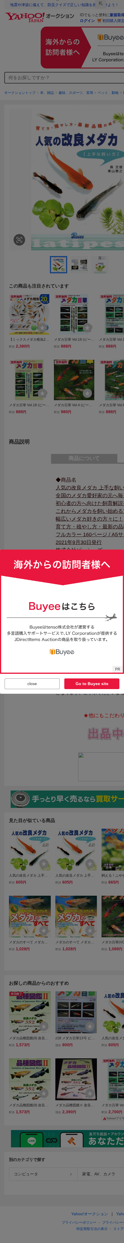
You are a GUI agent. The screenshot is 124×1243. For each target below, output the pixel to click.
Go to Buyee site (92, 683)
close (32, 683)
